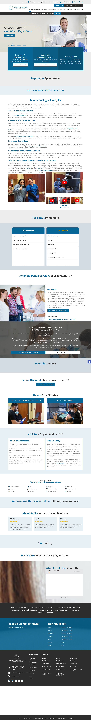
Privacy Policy (44, 718)
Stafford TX (24, 610)
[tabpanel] (52, 200)
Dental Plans (48, 9)
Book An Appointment (45, 384)
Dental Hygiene (46, 661)
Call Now (57, 13)
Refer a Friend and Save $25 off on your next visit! (45, 90)
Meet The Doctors (32, 658)
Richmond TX (55, 610)
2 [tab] (61, 207)
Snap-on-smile (52, 489)
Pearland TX (49, 612)
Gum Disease (52, 491)
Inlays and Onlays (72, 489)
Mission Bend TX (45, 610)
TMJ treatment (53, 9)
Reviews (31, 673)
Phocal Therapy (60, 666)
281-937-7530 (65, 2)
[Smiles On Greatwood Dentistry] (18, 7)
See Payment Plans (20, 65)
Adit (72, 718)
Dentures (69, 486)
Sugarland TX (16, 610)
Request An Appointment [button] (58, 310)
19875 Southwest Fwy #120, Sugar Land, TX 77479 (44, 2)
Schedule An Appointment (28, 352)
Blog (30, 676)
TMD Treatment (60, 669)
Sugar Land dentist (20, 115)
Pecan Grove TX (64, 610)
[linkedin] (77, 2)
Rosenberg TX (75, 610)
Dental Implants (15, 486)
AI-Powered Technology (41, 9)
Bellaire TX (41, 612)
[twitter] (79, 2)
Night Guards (73, 663)
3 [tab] (63, 207)
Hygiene (50, 486)
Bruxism (69, 491)
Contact (31, 679)
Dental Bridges (74, 658)
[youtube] (74, 2)
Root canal (73, 666)
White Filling (33, 489)
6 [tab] (67, 207)
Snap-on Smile (46, 669)
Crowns (13, 491)
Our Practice (33, 9)
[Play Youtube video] (64, 182)
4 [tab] (64, 207)
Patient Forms (33, 667)
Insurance (32, 670)
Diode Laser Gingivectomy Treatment (60, 674)
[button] (9, 44)
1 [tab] (60, 207)
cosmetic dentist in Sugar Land (24, 136)
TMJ (31, 486)
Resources (69, 9)
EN (23, 2)
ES (25, 2)
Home (30, 9)
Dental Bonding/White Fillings (76, 670)
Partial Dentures (46, 666)
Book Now (59, 5)
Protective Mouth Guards (47, 674)
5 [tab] (65, 207)
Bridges (32, 491)
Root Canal (14, 489)
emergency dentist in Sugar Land (36, 146)
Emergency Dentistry (73, 5)
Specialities (59, 9)
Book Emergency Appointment (45, 65)
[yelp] (82, 2)
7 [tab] (68, 207)
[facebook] (72, 2)
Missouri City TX (34, 610)
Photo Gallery (74, 9)
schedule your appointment (34, 168)
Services (63, 9)
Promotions (80, 9)
